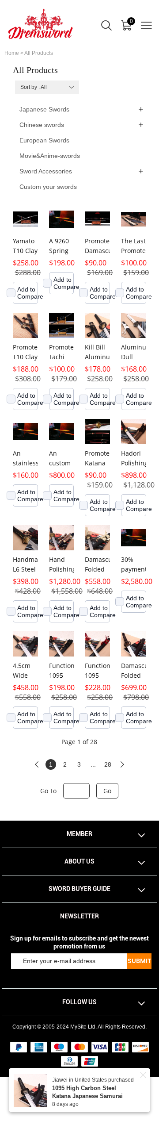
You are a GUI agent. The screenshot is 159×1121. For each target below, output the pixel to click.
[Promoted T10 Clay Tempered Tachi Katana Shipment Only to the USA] (25, 325)
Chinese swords (41, 124)
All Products (38, 53)
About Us (79, 861)
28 (107, 764)
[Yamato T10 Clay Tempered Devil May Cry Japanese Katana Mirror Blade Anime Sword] (25, 219)
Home (11, 53)
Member (79, 833)
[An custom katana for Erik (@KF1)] (61, 431)
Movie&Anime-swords (49, 155)
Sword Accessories (45, 171)
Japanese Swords (44, 109)
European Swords (44, 140)
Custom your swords (48, 186)
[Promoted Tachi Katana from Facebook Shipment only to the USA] (61, 325)
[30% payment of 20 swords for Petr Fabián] (133, 537)
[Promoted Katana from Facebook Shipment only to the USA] (97, 431)
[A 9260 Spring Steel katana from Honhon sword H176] (61, 219)
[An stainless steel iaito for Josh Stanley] (25, 431)
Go (107, 791)
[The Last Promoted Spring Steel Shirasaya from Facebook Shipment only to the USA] (133, 219)
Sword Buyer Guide (79, 888)
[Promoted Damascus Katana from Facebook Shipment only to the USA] (97, 219)
